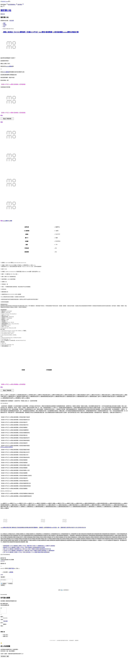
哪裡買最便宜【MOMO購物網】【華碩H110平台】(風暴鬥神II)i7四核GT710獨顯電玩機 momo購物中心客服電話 (29, 545)
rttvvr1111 (3, 560)
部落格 (4, 24)
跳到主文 (3, 14)
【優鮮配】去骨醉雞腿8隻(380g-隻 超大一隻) (48, 527)
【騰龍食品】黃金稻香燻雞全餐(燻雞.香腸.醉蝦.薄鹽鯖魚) (24, 527)
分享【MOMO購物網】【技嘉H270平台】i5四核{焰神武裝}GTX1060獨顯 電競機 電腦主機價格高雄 (26, 552)
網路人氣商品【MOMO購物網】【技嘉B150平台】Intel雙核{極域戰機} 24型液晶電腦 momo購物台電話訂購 (41, 32)
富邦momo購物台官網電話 (7, 447)
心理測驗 (11, 572)
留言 (13, 568)
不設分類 (11, 20)
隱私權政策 (71, 640)
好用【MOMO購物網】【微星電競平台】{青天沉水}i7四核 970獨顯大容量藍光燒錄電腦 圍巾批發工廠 (27, 549)
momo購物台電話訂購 (6, 527)
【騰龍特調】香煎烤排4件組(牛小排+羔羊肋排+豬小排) (73, 527)
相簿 (4, 23)
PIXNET (54, 640)
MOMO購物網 (9, 66)
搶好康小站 (6, 10)
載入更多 (3, 577)
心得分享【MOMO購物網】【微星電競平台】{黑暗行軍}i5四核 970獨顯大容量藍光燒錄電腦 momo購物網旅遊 (28, 550)
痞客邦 (10, 568)
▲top (2, 574)
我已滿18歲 (3, 656)
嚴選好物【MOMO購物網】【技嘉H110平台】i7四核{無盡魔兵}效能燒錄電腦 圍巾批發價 (24, 547)
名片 (4, 26)
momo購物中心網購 (7, 220)
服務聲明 (76, 640)
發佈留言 (3, 585)
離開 (8, 656)
